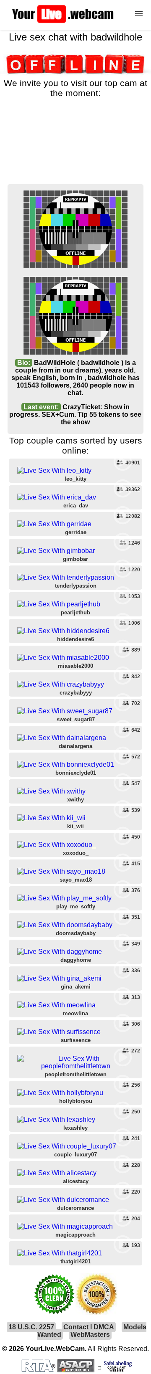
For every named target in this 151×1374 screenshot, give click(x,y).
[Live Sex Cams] (63, 23)
